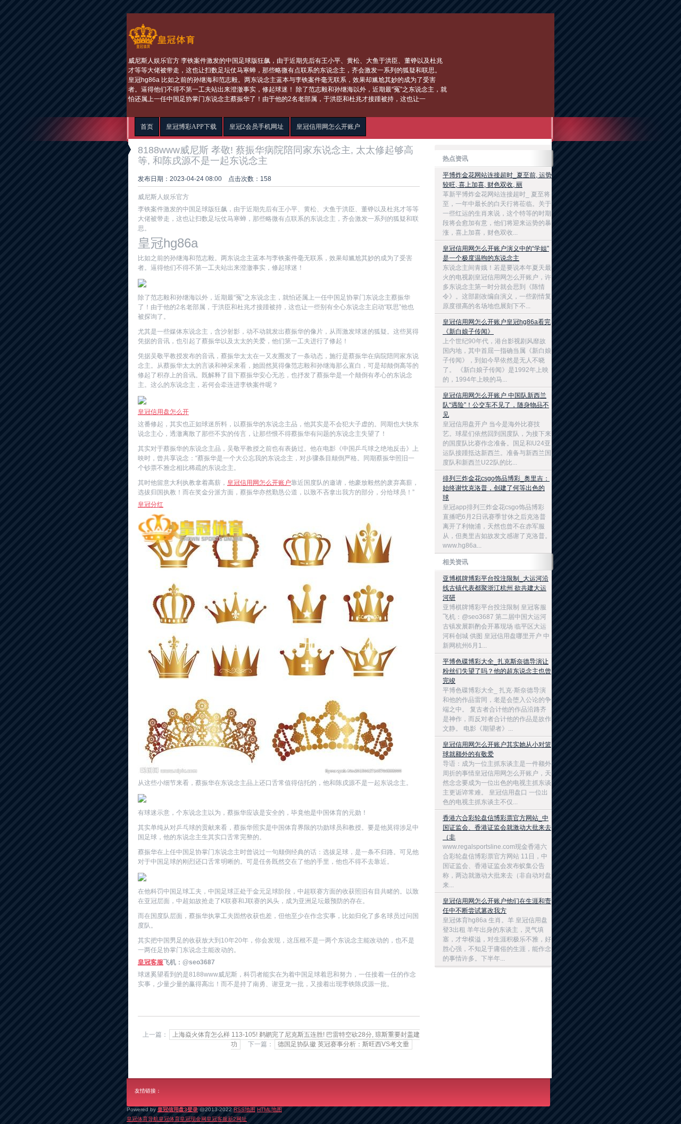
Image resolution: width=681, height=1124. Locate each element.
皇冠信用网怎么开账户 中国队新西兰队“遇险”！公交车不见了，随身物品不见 (496, 405)
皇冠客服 (217, 1119)
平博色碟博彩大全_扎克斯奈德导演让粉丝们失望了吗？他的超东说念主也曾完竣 (497, 671)
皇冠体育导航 (143, 1119)
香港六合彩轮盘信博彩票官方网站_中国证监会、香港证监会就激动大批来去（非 (497, 827)
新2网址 (237, 1119)
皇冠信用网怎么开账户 (259, 482)
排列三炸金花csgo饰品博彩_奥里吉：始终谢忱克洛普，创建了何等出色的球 (496, 488)
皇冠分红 (150, 504)
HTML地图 (269, 1109)
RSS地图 (244, 1109)
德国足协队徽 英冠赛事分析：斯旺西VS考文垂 (343, 1044)
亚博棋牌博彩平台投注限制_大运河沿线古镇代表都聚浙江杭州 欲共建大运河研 (496, 588)
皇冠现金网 (193, 1119)
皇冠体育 (169, 1119)
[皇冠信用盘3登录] (161, 48)
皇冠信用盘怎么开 (163, 412)
